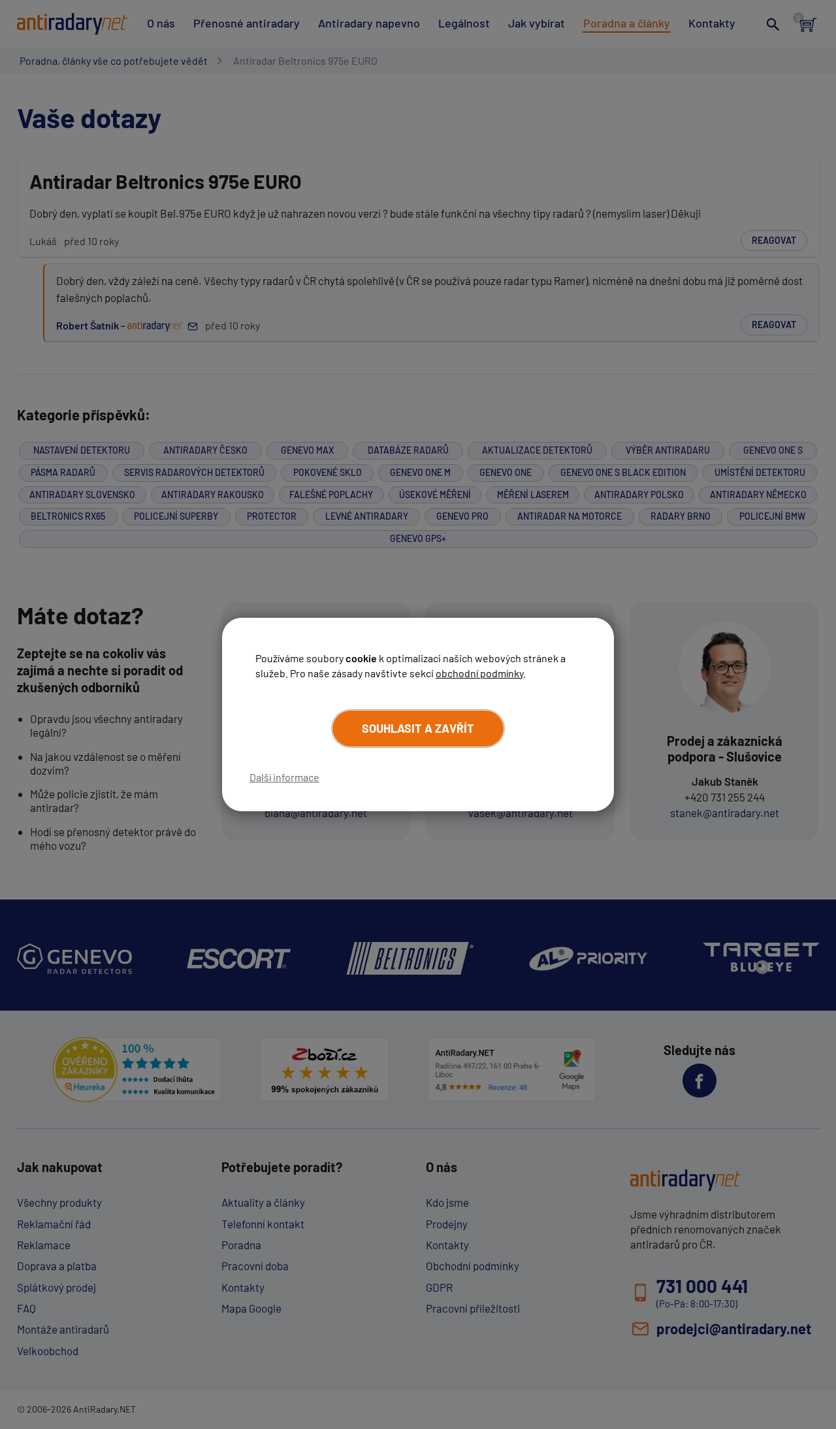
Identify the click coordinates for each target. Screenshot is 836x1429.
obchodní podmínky (479, 673)
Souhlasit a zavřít (418, 728)
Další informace (284, 777)
